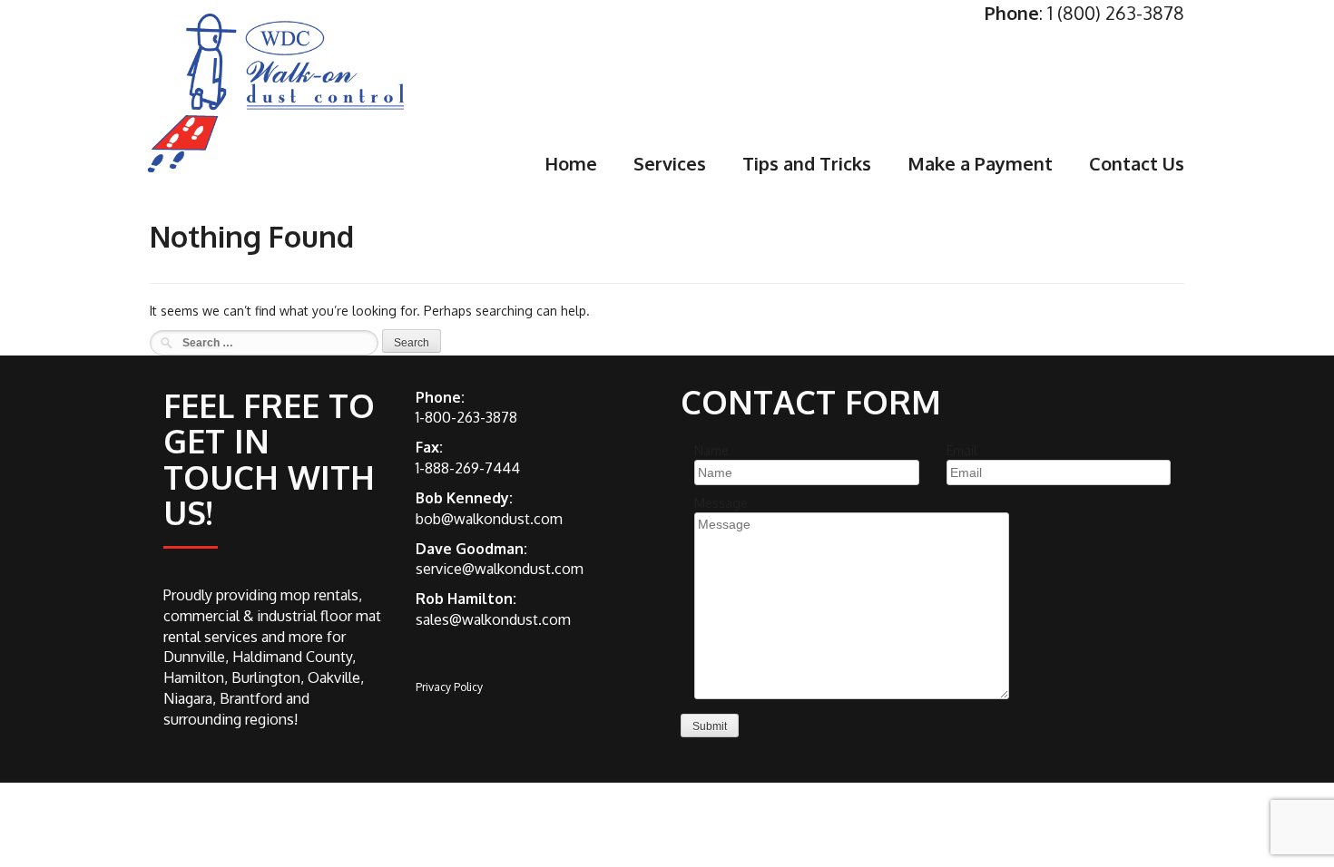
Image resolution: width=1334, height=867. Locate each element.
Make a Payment (980, 163)
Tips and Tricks (806, 163)
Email (962, 450)
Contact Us (1136, 163)
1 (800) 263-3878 (1115, 12)
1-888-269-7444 (468, 468)
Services (669, 163)
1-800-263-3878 (466, 417)
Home (570, 163)
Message (721, 503)
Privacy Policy (449, 687)
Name (711, 450)
